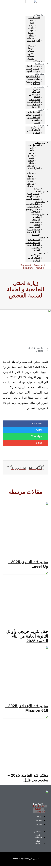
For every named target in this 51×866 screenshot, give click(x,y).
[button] (38, 137)
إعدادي (31, 27)
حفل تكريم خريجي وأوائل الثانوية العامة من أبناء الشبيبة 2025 (27, 636)
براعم (31, 25)
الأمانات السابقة (33, 115)
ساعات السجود (33, 76)
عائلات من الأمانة (35, 121)
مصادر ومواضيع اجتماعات (33, 82)
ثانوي (31, 30)
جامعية (31, 33)
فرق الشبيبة (39, 64)
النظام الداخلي (33, 130)
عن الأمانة (35, 127)
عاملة (31, 35)
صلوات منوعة (33, 79)
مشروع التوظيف (36, 90)
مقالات (36, 188)
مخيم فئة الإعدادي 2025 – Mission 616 (26, 708)
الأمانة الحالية (34, 112)
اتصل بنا (36, 133)
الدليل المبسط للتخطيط (33, 105)
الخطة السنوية (33, 102)
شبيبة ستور (34, 94)
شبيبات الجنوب (30, 52)
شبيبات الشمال (30, 57)
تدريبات (30, 38)
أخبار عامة (32, 21)
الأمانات (41, 110)
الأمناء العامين (33, 117)
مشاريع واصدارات (37, 87)
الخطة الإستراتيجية (34, 98)
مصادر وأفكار (39, 74)
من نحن (41, 125)
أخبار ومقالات (39, 15)
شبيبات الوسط (30, 46)
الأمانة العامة (34, 17)
